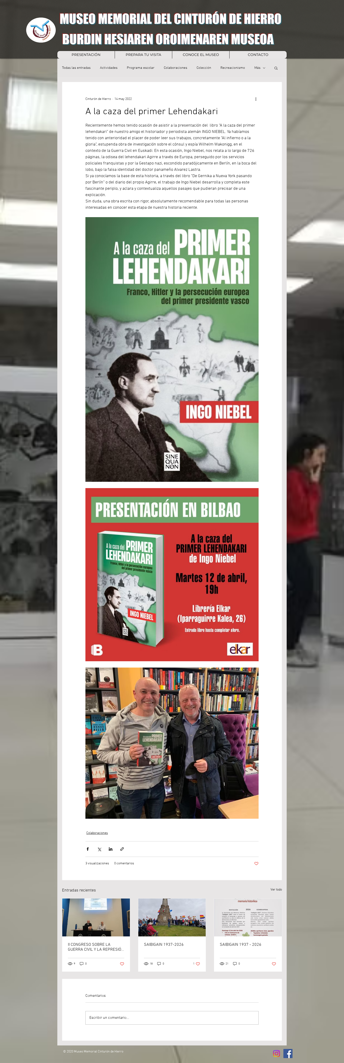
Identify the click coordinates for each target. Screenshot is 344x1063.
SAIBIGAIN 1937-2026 (164, 944)
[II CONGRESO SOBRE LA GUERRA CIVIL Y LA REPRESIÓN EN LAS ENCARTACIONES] (96, 917)
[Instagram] (276, 1053)
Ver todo (276, 890)
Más (257, 68)
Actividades (108, 68)
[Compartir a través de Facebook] (87, 849)
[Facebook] (288, 1053)
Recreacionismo (232, 68)
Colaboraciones (175, 68)
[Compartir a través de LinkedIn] (110, 849)
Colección (204, 68)
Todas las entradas (76, 68)
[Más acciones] (256, 99)
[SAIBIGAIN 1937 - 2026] (248, 917)
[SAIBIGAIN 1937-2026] (172, 917)
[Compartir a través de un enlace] (122, 849)
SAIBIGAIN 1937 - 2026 (240, 944)
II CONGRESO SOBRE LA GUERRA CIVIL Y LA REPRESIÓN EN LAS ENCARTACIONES (96, 947)
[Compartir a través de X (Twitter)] (99, 849)
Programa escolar (140, 68)
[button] (276, 68)
